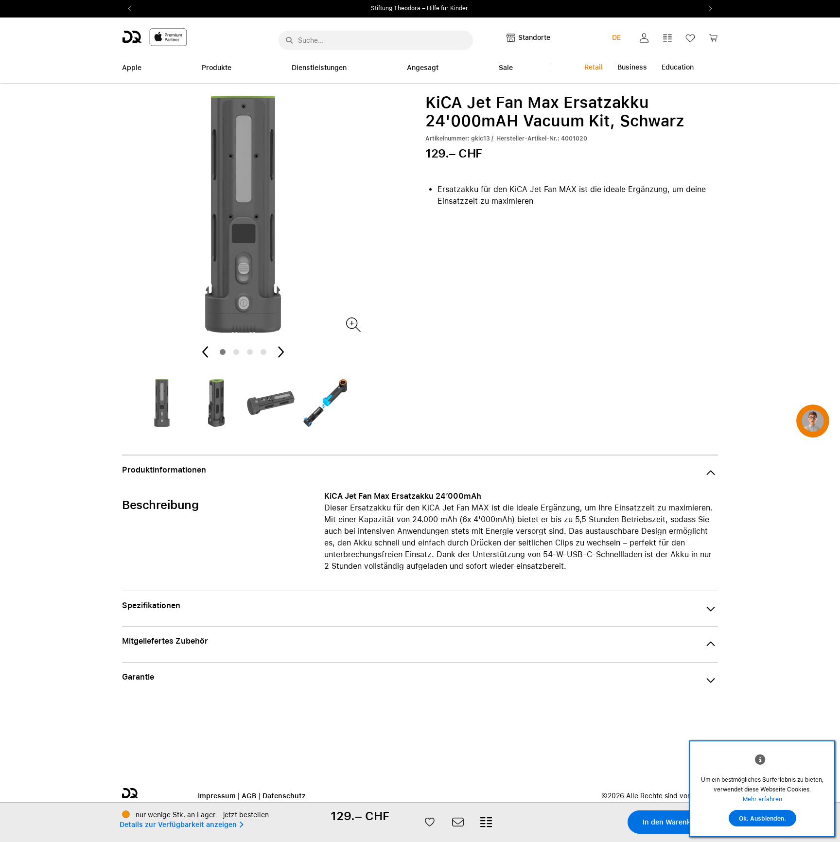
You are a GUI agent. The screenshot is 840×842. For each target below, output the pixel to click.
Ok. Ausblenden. (762, 818)
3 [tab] (250, 352)
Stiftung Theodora (395, 8)
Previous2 (133, 9)
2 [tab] (236, 352)
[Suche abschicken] (289, 40)
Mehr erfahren (762, 799)
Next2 (707, 9)
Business (632, 67)
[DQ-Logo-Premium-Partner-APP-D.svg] (154, 36)
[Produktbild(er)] (352, 324)
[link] (713, 40)
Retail (593, 67)
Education (678, 67)
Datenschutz (284, 796)
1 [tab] (223, 352)
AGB (249, 796)
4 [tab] (263, 352)
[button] (644, 38)
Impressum (217, 796)
